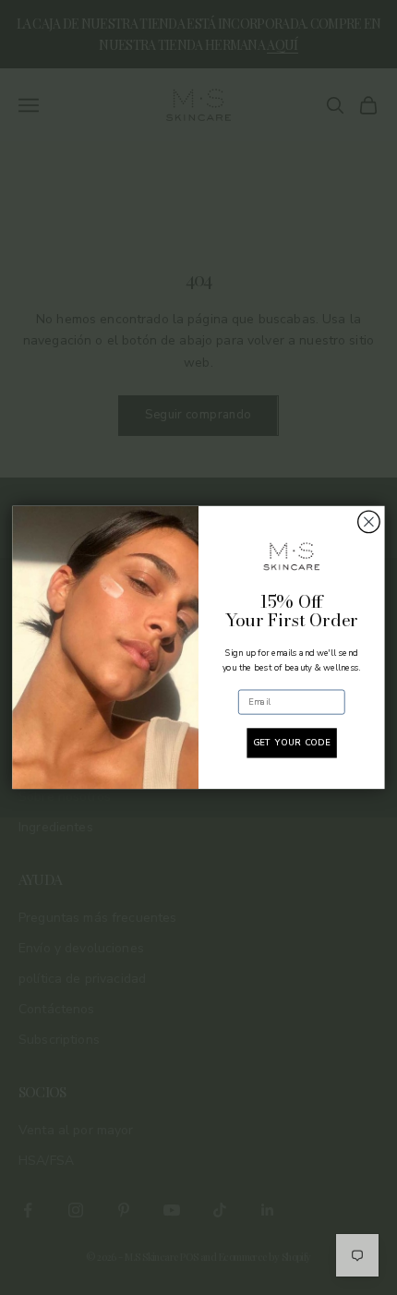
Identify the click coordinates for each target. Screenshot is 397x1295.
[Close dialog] (369, 522)
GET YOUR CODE (292, 743)
